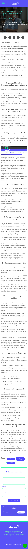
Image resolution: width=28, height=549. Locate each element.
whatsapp (5, 37)
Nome (4, 486)
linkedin (18, 37)
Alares (15, 450)
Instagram (7, 540)
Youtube (16, 540)
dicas (11, 458)
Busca (25, 3)
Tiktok (20, 540)
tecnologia (11, 462)
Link (22, 37)
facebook (9, 37)
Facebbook (3, 540)
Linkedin (11, 540)
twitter (14, 37)
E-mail (4, 492)
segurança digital (20, 458)
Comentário (5, 476)
